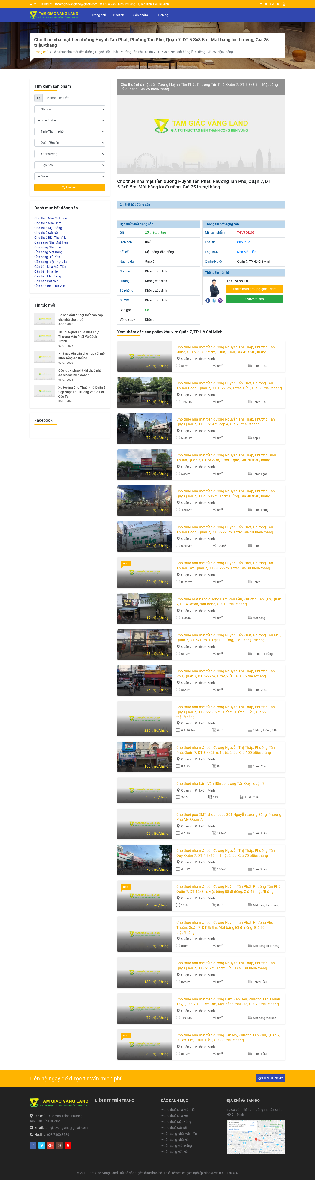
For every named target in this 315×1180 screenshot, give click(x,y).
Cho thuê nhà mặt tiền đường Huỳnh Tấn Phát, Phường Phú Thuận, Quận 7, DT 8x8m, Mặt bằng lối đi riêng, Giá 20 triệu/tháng (224, 927)
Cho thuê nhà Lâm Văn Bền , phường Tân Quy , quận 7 (220, 783)
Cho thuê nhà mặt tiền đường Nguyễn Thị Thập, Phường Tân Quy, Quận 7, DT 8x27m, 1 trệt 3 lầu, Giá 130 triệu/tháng (225, 965)
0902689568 (254, 299)
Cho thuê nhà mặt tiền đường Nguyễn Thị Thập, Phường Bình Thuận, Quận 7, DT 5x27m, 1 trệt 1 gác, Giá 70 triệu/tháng (226, 457)
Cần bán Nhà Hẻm (47, 271)
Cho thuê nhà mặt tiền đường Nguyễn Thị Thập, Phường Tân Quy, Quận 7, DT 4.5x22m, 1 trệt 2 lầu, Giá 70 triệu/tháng (225, 853)
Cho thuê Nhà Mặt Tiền (50, 218)
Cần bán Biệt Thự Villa (50, 286)
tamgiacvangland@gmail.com (77, 4)
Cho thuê (243, 242)
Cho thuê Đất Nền (46, 233)
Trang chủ (41, 52)
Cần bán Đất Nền (46, 281)
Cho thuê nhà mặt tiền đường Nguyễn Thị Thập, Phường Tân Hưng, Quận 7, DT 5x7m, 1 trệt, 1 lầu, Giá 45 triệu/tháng (225, 349)
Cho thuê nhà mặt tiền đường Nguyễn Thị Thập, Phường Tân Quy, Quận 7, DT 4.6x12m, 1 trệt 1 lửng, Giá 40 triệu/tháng (225, 493)
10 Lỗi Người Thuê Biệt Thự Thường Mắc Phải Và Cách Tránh (78, 336)
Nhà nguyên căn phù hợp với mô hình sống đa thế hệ (81, 356)
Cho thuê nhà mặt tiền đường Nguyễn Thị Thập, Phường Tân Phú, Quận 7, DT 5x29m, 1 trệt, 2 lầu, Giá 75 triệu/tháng (225, 673)
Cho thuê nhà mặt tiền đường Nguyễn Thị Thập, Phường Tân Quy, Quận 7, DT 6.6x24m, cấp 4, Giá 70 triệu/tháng (225, 422)
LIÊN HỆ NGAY (272, 1078)
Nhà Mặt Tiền (246, 252)
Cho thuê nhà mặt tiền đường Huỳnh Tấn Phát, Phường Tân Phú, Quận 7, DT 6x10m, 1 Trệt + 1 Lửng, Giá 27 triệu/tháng (228, 637)
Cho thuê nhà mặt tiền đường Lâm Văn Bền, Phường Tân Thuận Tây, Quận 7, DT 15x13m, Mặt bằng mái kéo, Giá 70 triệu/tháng (228, 1001)
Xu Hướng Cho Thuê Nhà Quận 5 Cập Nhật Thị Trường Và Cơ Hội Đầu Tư (81, 392)
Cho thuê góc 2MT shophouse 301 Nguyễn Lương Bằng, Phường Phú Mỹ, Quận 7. (228, 817)
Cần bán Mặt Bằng (47, 276)
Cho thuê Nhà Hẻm (47, 223)
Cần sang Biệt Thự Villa (50, 262)
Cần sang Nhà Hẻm (48, 247)
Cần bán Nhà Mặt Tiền (50, 266)
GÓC (126, 563)
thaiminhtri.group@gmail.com (254, 289)
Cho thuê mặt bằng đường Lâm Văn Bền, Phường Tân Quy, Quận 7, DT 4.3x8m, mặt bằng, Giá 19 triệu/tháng (228, 601)
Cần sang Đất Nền (47, 257)
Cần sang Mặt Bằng (48, 252)
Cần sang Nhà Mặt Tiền (51, 242)
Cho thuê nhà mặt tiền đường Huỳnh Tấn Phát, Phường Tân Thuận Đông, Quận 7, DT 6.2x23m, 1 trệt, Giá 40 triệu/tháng (224, 529)
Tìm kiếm (71, 187)
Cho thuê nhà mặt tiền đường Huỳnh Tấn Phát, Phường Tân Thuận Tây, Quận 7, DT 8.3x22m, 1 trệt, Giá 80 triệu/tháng (224, 565)
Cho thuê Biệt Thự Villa (50, 237)
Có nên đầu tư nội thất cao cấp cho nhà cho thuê (80, 317)
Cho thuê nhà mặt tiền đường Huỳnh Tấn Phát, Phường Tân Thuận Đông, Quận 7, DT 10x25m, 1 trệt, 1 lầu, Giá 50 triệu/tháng (229, 385)
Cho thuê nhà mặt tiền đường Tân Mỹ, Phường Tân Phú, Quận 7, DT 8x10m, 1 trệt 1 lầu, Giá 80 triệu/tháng (228, 1037)
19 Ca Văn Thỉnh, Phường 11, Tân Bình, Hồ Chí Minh (135, 4)
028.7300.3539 (42, 4)
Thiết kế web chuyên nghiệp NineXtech (191, 1173)
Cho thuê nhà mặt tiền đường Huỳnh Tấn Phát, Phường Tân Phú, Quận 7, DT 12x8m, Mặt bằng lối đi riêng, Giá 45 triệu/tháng (228, 889)
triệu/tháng (157, 366)
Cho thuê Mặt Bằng (48, 228)
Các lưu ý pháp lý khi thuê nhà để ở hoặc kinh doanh (80, 373)
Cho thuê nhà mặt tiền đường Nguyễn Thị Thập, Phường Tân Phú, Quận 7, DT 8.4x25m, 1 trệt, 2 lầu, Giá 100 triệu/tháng (225, 750)
